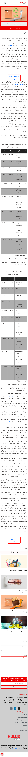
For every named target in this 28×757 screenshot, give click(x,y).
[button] (5, 3)
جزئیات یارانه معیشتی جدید (21, 591)
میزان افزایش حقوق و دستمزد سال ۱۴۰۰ (19, 611)
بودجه (10, 45)
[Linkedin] (15, 708)
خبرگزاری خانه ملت (18, 84)
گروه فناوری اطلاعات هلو (17, 748)
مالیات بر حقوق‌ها (12, 396)
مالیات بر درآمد (8, 422)
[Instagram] (19, 708)
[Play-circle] (11, 708)
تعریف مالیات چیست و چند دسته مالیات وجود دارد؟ (17, 631)
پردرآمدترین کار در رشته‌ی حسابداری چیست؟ (18, 570)
